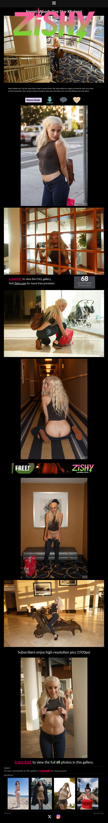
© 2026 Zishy (7, 813)
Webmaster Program (98, 813)
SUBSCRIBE (15, 279)
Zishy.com (20, 283)
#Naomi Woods (33, 100)
